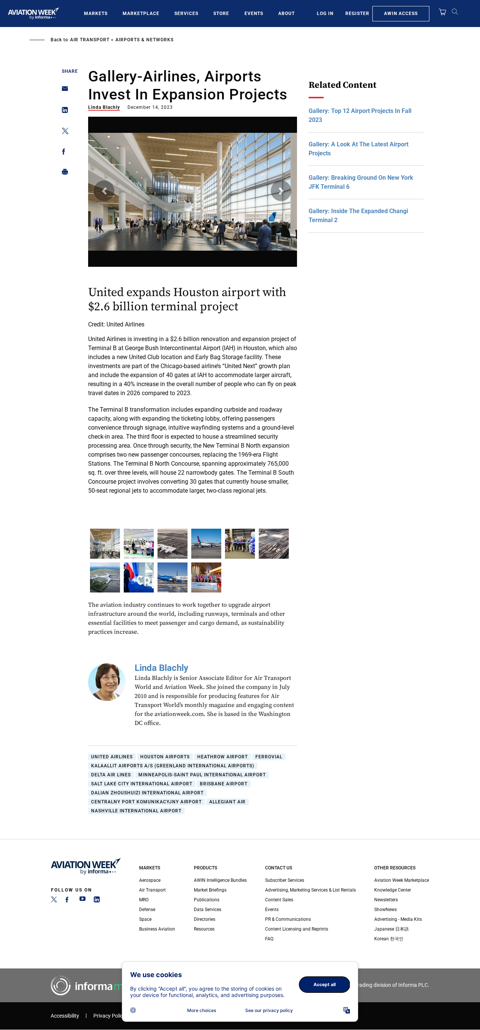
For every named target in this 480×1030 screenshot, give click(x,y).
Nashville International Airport (136, 810)
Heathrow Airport (222, 756)
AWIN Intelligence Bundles (220, 880)
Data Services (207, 909)
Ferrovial (268, 756)
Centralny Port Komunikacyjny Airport (146, 801)
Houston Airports (165, 756)
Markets (96, 13)
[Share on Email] (63, 91)
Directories (204, 919)
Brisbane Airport (224, 783)
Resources (204, 929)
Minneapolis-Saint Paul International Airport (202, 774)
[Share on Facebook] (63, 153)
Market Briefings (210, 890)
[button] (104, 190)
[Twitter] (54, 901)
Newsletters (386, 899)
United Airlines (112, 756)
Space (145, 919)
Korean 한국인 (389, 938)
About (286, 13)
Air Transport (90, 39)
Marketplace (141, 13)
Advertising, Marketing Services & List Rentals (310, 890)
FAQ (269, 938)
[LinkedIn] (97, 901)
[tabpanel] (192, 319)
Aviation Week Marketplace (401, 880)
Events (253, 13)
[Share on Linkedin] (63, 111)
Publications (206, 899)
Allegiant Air (227, 801)
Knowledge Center (392, 890)
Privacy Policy (109, 1016)
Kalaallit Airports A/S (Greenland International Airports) (172, 765)
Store (221, 13)
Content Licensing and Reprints (296, 929)
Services (186, 13)
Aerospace (149, 880)
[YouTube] (83, 901)
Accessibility (65, 1016)
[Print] (63, 173)
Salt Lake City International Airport (141, 783)
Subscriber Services (284, 880)
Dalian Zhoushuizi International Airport (147, 792)
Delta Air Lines (111, 774)
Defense (147, 909)
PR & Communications (288, 919)
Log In (325, 13)
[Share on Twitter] (63, 132)
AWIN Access (401, 13)
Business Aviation (157, 929)
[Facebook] (68, 901)
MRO (143, 899)
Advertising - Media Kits (398, 919)
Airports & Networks (145, 39)
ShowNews (385, 909)
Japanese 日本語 (391, 929)
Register (357, 13)
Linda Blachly (104, 107)
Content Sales (279, 899)
